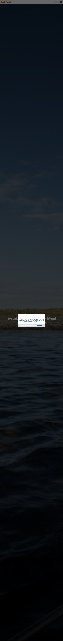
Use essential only (32, 325)
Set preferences (24, 325)
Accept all (39, 325)
